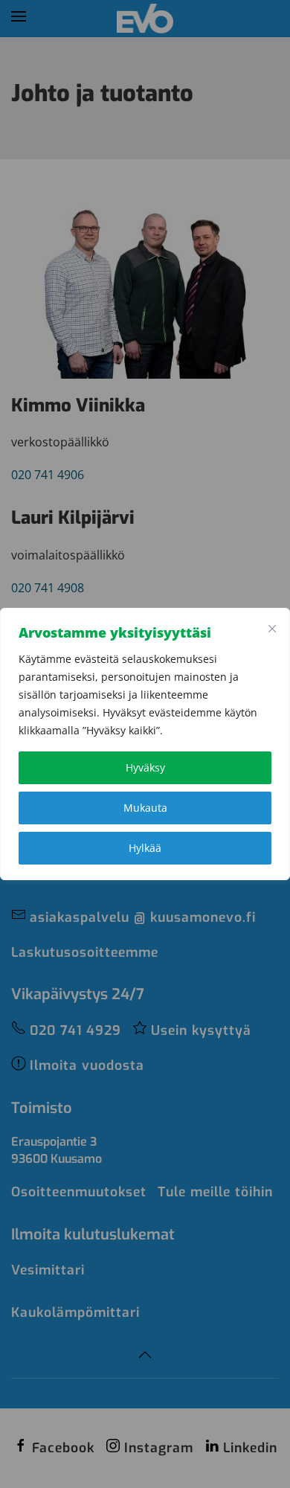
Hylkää (145, 848)
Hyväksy (145, 767)
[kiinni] (272, 628)
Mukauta (145, 808)
